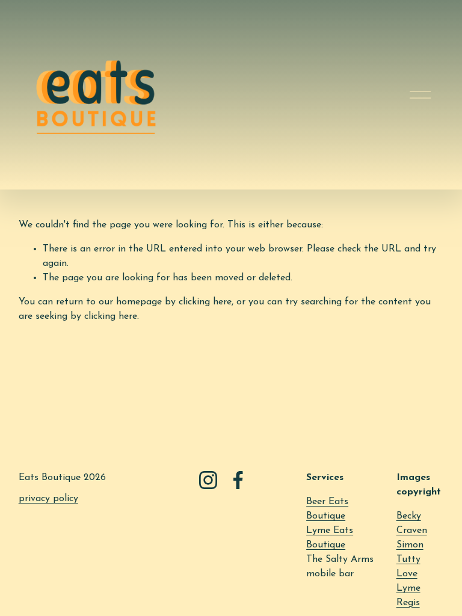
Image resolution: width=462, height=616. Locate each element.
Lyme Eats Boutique (329, 538)
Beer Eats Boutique (327, 509)
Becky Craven (411, 523)
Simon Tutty (410, 552)
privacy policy (48, 499)
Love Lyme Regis (408, 588)
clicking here (205, 302)
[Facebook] (238, 480)
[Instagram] (208, 480)
